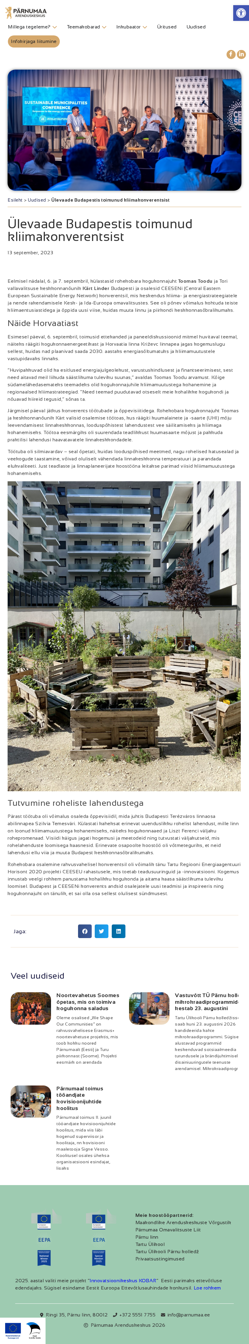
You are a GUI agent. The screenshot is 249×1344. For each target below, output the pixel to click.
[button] (241, 13)
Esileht (15, 200)
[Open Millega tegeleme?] (54, 27)
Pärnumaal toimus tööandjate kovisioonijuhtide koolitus (79, 1098)
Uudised (37, 200)
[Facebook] (231, 54)
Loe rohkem (207, 1287)
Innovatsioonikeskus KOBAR (123, 1280)
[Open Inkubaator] (144, 27)
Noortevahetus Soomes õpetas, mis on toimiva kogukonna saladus (87, 1001)
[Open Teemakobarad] (104, 27)
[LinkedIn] (241, 54)
